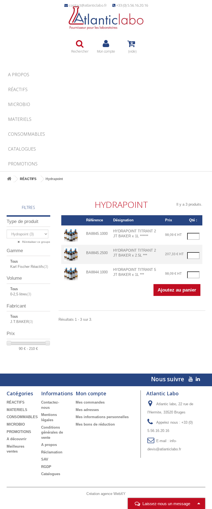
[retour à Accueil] (9, 179)
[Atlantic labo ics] (106, 18)
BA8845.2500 (97, 253)
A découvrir (16, 439)
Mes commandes (90, 402)
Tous (14, 261)
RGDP (46, 467)
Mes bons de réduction (95, 424)
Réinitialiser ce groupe (35, 241)
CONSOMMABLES (26, 134)
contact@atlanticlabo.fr (88, 5)
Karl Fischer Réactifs (29, 267)
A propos (18, 75)
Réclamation (51, 452)
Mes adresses (87, 410)
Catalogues (22, 149)
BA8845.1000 (97, 234)
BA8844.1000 (97, 272)
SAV (44, 459)
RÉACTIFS (18, 89)
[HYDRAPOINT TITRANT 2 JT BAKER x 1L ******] (71, 235)
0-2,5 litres (20, 294)
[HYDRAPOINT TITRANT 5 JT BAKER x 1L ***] (71, 273)
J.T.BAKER (21, 322)
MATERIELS (19, 119)
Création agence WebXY (106, 494)
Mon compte (91, 393)
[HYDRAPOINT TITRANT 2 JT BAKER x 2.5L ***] (71, 254)
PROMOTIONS (23, 164)
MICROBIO (19, 104)
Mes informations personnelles (102, 417)
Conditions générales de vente (52, 432)
